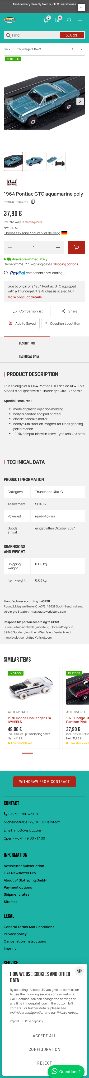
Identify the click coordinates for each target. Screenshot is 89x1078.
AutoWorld (18, 712)
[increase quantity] (58, 247)
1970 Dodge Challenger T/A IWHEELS (29, 720)
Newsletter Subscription (24, 866)
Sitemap (11, 901)
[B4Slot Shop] (10, 19)
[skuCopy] (33, 202)
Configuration (44, 1049)
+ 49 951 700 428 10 (23, 814)
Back (7, 49)
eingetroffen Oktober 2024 (55, 528)
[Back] (9, 101)
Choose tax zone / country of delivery (32, 233)
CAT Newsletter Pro (20, 873)
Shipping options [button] (65, 264)
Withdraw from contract (44, 781)
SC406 (40, 504)
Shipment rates (16, 894)
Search (72, 35)
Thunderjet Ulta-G (29, 49)
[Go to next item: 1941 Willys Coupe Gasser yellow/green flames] (81, 49)
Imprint (10, 948)
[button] (32, 689)
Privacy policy (15, 934)
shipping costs (33, 222)
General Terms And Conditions (29, 927)
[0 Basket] (68, 20)
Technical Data (29, 356)
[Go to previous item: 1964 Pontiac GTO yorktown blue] (72, 49)
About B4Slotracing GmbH (25, 880)
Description (27, 343)
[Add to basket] (76, 247)
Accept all (44, 1035)
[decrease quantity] (9, 247)
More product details (25, 297)
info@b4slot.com (27, 830)
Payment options (18, 887)
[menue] (80, 20)
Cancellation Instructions (25, 941)
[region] (44, 49)
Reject (44, 1063)
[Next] (80, 101)
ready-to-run (45, 516)
